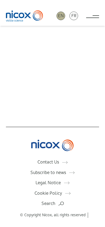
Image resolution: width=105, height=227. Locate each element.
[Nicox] (24, 15)
